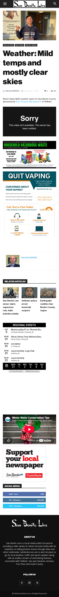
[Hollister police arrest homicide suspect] (30, 292)
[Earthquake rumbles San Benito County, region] (48, 292)
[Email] (41, 245)
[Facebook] (15, 245)
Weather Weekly (31, 45)
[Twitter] (21, 245)
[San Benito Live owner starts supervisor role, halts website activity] (11, 292)
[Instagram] (29, 583)
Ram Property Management (28, 101)
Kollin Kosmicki (12, 91)
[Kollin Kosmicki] (13, 261)
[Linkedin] (28, 245)
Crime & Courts (27, 297)
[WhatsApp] (34, 245)
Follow (40, 500)
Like (42, 494)
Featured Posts (8, 45)
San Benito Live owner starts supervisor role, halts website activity (11, 307)
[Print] (48, 245)
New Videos (19, 45)
